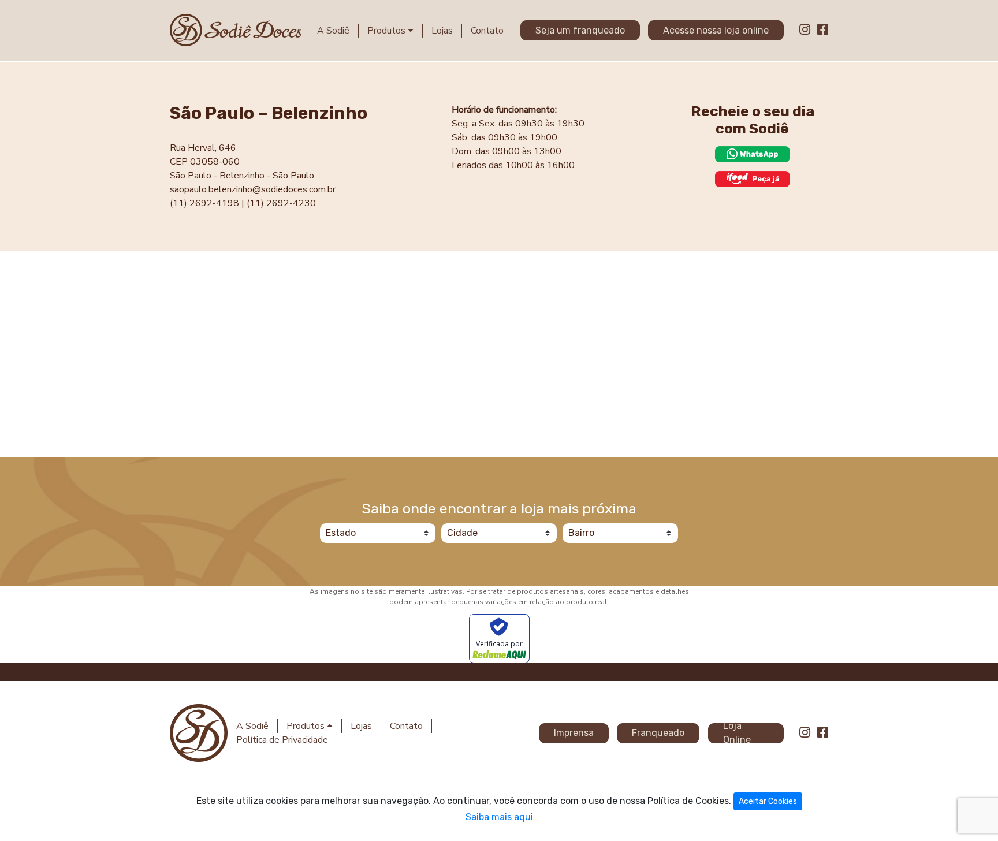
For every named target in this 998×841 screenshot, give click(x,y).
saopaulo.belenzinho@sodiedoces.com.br (253, 189)
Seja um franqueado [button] (580, 30)
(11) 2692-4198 (204, 203)
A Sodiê (333, 30)
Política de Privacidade (282, 740)
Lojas (442, 30)
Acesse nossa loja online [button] (716, 30)
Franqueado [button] (658, 732)
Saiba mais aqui (499, 817)
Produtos (387, 30)
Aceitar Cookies (768, 801)
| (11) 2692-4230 (278, 203)
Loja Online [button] (737, 733)
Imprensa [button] (574, 732)
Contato (487, 30)
